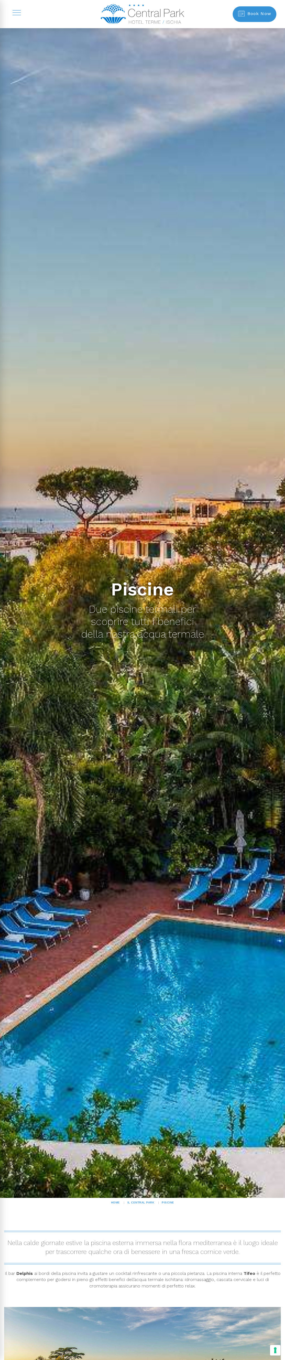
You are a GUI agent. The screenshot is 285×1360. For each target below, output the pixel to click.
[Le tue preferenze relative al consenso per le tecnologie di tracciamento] (275, 1350)
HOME (115, 1202)
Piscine (168, 1202)
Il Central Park (140, 1202)
